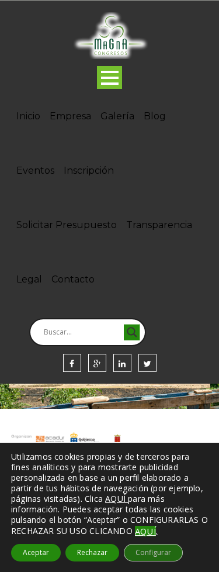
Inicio (28, 116)
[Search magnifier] (132, 332)
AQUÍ (145, 531)
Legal (29, 279)
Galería (117, 116)
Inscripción (89, 170)
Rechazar (92, 552)
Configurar (153, 552)
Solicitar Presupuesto (66, 224)
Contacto (73, 279)
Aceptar (36, 552)
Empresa (70, 116)
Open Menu (109, 77)
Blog (155, 116)
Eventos (35, 170)
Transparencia (159, 224)
